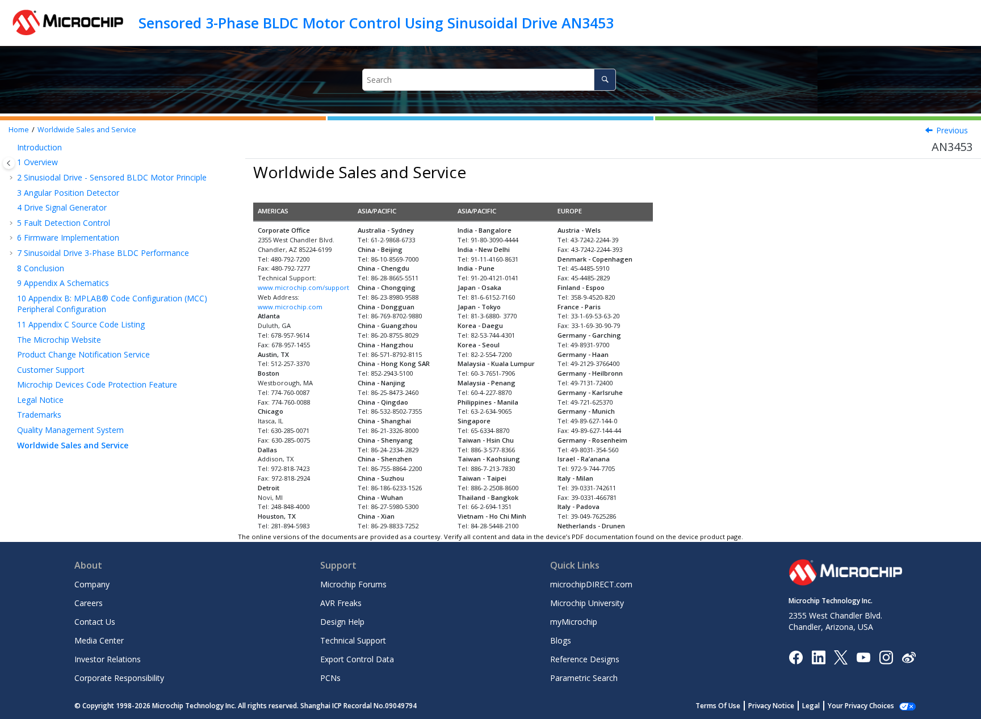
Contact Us (94, 621)
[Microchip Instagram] (886, 656)
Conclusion (40, 268)
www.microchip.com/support (303, 287)
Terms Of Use (717, 705)
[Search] (605, 80)
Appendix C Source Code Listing (81, 324)
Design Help (342, 621)
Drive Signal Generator (62, 207)
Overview (37, 162)
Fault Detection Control (63, 222)
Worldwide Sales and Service (86, 129)
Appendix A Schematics (63, 282)
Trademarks (39, 414)
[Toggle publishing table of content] (9, 163)
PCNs (330, 677)
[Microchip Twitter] (841, 656)
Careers (88, 603)
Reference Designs (584, 659)
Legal (811, 705)
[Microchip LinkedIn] (818, 656)
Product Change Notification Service (83, 354)
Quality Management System (70, 429)
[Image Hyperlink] (863, 657)
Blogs (560, 640)
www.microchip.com (290, 306)
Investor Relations (107, 659)
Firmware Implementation (68, 237)
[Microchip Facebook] (796, 656)
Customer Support (51, 369)
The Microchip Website (59, 339)
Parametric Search (584, 677)
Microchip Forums (353, 584)
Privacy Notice (771, 705)
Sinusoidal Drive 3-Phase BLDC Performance (103, 252)
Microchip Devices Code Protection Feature (97, 384)
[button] (12, 147)
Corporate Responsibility (119, 677)
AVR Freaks (341, 603)
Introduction (39, 147)
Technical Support (353, 640)
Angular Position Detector (68, 192)
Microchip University (587, 603)
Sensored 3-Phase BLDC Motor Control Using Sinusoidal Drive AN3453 (376, 22)
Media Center (99, 640)
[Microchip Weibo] (909, 657)
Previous (952, 130)
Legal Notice (40, 399)
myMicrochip (573, 621)
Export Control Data (357, 659)
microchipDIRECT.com (591, 584)
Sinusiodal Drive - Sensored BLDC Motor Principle (112, 177)
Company (92, 584)
